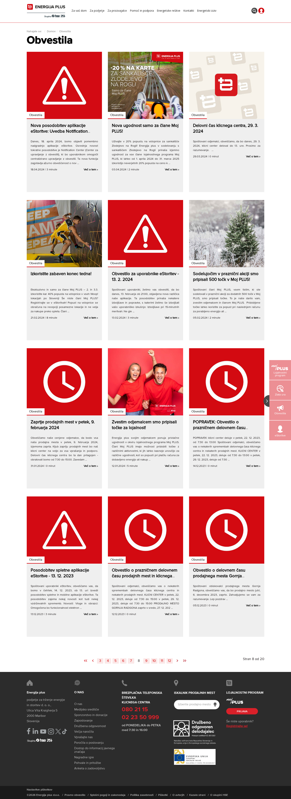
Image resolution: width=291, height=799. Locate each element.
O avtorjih (178, 795)
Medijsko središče (86, 709)
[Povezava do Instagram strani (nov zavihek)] (51, 731)
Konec (185, 659)
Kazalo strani (197, 795)
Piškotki (163, 795)
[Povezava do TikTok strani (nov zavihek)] (64, 731)
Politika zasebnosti (141, 795)
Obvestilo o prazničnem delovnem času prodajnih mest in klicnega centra (144, 576)
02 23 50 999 (140, 718)
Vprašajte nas (83, 737)
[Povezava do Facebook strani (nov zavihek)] (28, 731)
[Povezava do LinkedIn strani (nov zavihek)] (35, 731)
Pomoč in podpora (142, 10)
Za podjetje (97, 10)
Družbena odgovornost (90, 726)
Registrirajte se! (237, 726)
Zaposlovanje (83, 720)
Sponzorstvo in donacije (90, 715)
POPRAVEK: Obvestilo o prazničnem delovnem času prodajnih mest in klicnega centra (224, 428)
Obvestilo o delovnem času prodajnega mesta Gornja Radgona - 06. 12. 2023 (219, 576)
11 (162, 661)
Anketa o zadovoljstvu (89, 768)
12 (169, 661)
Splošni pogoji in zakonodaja (108, 795)
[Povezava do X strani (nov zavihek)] (58, 731)
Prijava (242, 711)
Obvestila (35, 115)
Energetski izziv (206, 10)
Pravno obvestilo (75, 795)
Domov (51, 31)
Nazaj (93, 659)
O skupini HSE (219, 795)
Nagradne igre (84, 757)
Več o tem (91, 169)
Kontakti (188, 10)
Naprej (177, 659)
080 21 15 (135, 710)
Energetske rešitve (168, 10)
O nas (78, 704)
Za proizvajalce (117, 10)
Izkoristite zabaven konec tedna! (61, 274)
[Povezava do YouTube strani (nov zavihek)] (43, 731)
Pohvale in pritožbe (87, 763)
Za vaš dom (79, 10)
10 (154, 661)
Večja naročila (84, 731)
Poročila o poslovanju (89, 742)
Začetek (85, 659)
